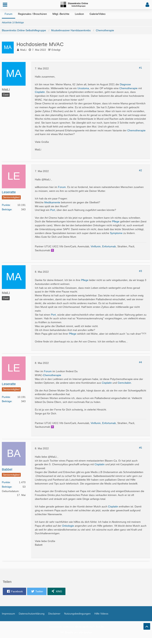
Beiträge (7, 209)
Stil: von (76, 632)
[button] (5, 5)
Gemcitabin (124, 382)
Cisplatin (40, 91)
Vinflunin (96, 246)
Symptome (116, 233)
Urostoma (83, 88)
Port (52, 209)
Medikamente (52, 202)
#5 (140, 447)
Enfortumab (109, 246)
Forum (62, 187)
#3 (140, 271)
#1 (140, 67)
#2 (140, 170)
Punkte (6, 204)
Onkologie (68, 525)
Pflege (115, 221)
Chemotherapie (128, 88)
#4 (140, 362)
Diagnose (125, 84)
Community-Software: (76, 626)
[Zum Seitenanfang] (146, 626)
